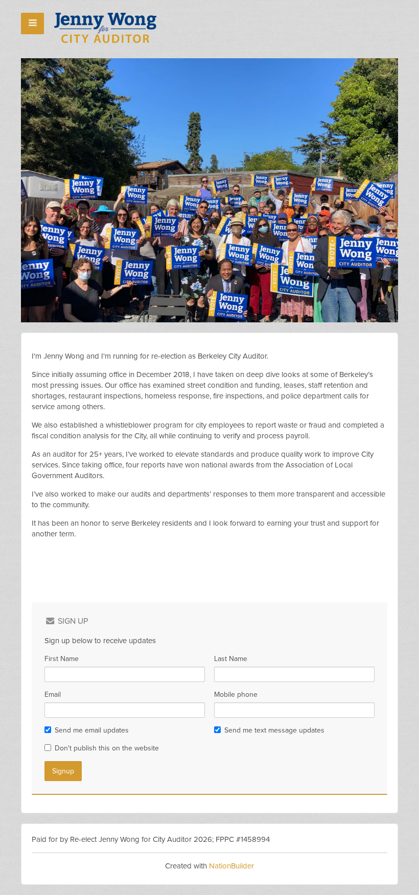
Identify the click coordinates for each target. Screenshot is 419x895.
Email (52, 694)
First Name (61, 658)
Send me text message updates (274, 730)
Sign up (72, 621)
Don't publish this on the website (107, 748)
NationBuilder (231, 865)
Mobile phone (236, 694)
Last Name (230, 658)
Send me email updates (92, 730)
